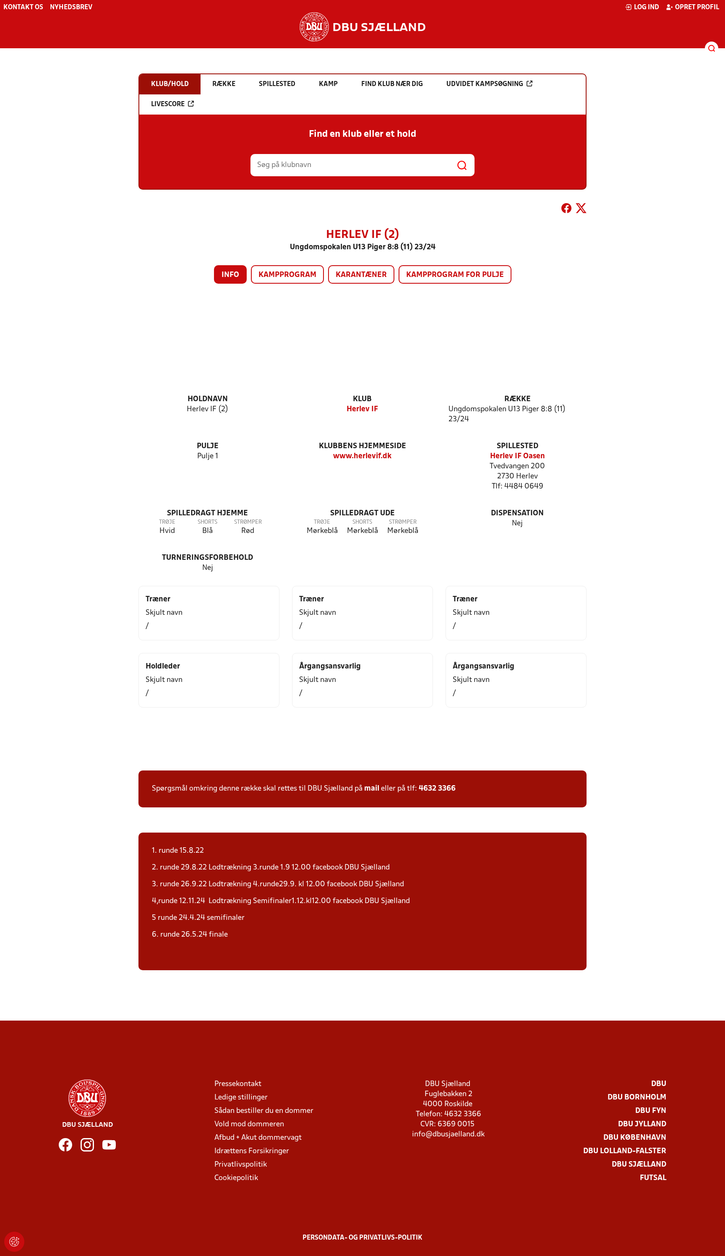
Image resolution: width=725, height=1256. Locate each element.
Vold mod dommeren (249, 1124)
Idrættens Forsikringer (251, 1151)
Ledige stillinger (241, 1097)
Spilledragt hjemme (207, 513)
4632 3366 (437, 788)
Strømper (248, 522)
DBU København (634, 1137)
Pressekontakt (237, 1084)
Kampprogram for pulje (455, 275)
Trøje (167, 522)
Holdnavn (208, 399)
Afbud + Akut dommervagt (258, 1137)
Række (517, 399)
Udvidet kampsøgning (484, 84)
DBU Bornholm (637, 1097)
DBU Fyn (650, 1111)
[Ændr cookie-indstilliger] (14, 1242)
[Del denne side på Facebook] (566, 210)
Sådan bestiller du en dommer (263, 1111)
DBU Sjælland (639, 1164)
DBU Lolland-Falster (624, 1151)
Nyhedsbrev (71, 7)
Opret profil (697, 7)
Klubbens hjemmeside (362, 446)
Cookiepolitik (236, 1178)
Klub (362, 399)
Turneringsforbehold (207, 557)
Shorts (207, 522)
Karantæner (361, 275)
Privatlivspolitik (240, 1164)
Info (230, 275)
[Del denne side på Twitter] (581, 210)
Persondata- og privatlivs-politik (362, 1238)
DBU (658, 1084)
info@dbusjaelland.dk (448, 1134)
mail (371, 788)
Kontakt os (23, 7)
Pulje (208, 446)
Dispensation (517, 513)
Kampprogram (287, 275)
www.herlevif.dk (362, 456)
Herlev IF (362, 409)
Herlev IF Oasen (517, 456)
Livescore (168, 104)
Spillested (517, 446)
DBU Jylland (642, 1124)
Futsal (653, 1178)
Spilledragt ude (362, 513)
